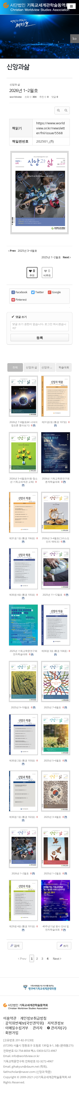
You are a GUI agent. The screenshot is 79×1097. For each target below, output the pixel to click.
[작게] (66, 110)
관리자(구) (58, 1027)
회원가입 (11, 1032)
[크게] (58, 110)
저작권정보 (55, 1023)
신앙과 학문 (48, 367)
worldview (16, 96)
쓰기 (65, 946)
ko (75, 38)
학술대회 (64, 367)
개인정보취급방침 (33, 1018)
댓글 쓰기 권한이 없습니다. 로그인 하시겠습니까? (39, 326)
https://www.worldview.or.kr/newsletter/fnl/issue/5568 (50, 128)
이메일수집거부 (16, 1027)
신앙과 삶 (31, 367)
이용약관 (9, 1018)
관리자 (38, 1027)
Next (56, 958)
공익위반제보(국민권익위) (24, 1023)
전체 (15, 367)
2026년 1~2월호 (23, 90)
